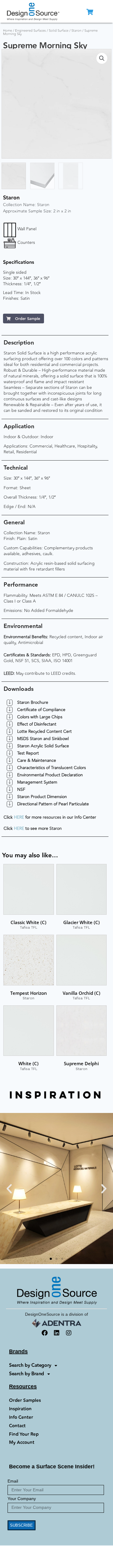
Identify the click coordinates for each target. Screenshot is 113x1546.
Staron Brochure (32, 702)
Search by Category (30, 1365)
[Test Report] (10, 753)
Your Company (22, 1498)
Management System (37, 782)
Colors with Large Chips (39, 717)
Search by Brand (26, 1374)
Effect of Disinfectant (36, 724)
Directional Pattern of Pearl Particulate (53, 804)
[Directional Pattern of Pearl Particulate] (10, 804)
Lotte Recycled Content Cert (44, 731)
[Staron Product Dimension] (10, 797)
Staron (76, 30)
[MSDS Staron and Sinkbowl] (10, 739)
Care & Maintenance (36, 760)
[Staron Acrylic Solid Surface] (10, 746)
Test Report (28, 753)
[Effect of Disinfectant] (10, 724)
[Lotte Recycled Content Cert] (10, 732)
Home (7, 30)
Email (13, 1481)
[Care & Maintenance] (10, 761)
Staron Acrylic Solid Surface (43, 746)
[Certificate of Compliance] (10, 710)
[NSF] (10, 790)
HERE (19, 817)
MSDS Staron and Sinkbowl (43, 739)
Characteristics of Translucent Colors (51, 768)
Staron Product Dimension (42, 797)
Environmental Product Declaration (50, 775)
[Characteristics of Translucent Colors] (10, 768)
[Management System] (10, 782)
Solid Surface (58, 30)
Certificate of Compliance (41, 710)
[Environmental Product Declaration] (10, 775)
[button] (101, 58)
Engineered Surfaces (30, 30)
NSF (21, 789)
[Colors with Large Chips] (10, 717)
